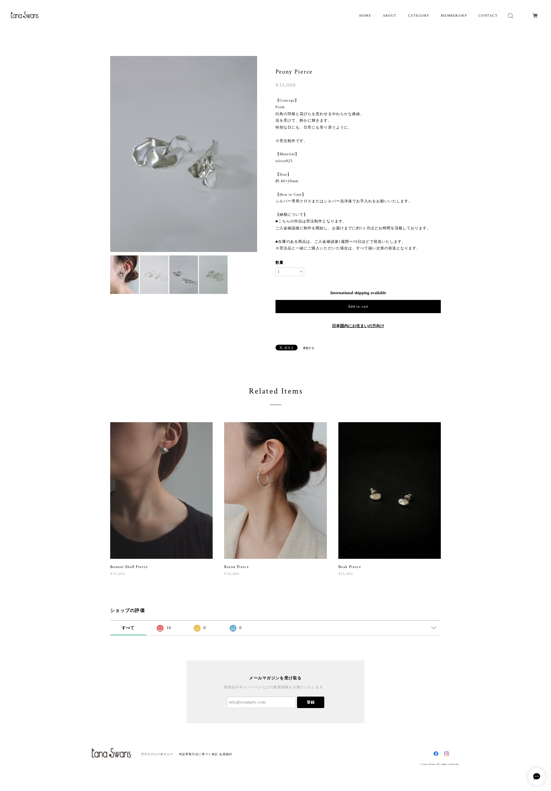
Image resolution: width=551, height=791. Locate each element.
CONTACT (488, 15)
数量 (280, 262)
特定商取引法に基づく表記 (198, 754)
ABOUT (390, 15)
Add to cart (358, 306)
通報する (308, 348)
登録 (311, 702)
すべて (128, 628)
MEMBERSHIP (454, 15)
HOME (365, 15)
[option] (183, 154)
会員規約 (225, 754)
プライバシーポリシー (157, 754)
